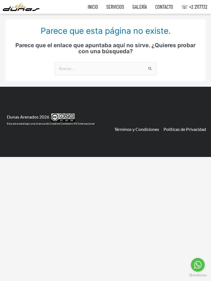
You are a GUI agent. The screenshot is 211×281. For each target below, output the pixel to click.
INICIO (93, 7)
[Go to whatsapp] (198, 265)
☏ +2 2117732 (194, 7)
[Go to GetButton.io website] (198, 275)
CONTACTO (164, 7)
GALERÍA (139, 7)
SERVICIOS (115, 7)
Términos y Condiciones (136, 129)
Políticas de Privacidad (184, 129)
